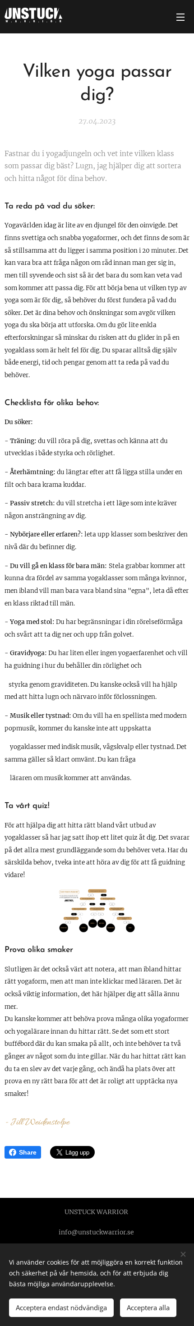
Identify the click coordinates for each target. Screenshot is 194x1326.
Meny (180, 17)
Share (28, 1152)
